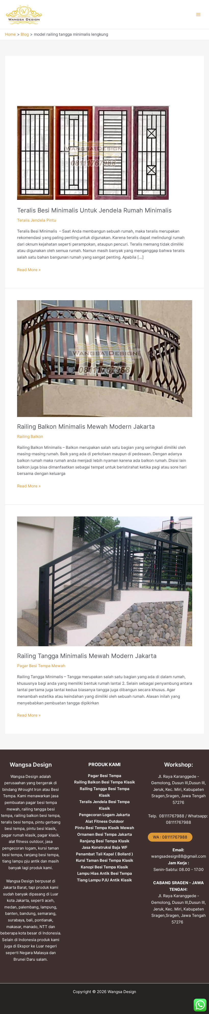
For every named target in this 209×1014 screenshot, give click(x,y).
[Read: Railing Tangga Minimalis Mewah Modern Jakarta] (104, 581)
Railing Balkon (30, 436)
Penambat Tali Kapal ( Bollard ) (104, 854)
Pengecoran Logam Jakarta (104, 814)
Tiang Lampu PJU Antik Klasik (104, 880)
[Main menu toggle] (198, 14)
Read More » (29, 269)
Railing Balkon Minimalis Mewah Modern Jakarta (86, 426)
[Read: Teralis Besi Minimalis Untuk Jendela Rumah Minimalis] (93, 152)
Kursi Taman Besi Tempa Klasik (104, 860)
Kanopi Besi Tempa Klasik (104, 867)
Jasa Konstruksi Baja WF (104, 847)
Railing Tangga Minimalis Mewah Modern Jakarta (86, 656)
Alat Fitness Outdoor (104, 821)
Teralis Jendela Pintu (36, 220)
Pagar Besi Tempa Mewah (41, 665)
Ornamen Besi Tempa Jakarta (104, 834)
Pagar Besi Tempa (104, 775)
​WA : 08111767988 (170, 837)
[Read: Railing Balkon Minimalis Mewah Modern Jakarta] (104, 358)
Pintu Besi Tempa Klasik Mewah (104, 827)
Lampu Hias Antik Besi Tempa (104, 873)
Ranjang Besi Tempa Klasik (104, 841)
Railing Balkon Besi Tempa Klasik (104, 782)
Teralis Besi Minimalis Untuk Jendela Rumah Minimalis (94, 210)
